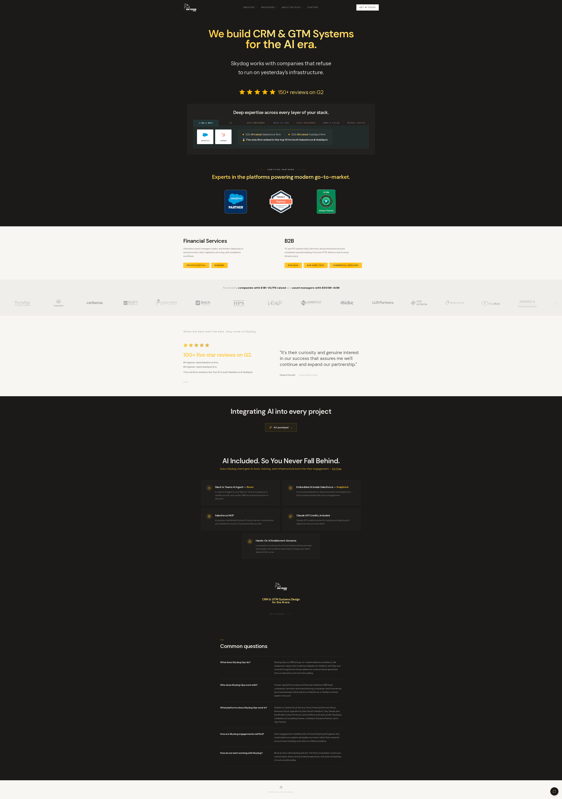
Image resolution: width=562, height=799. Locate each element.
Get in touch (367, 7)
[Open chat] (554, 791)
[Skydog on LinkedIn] (281, 787)
